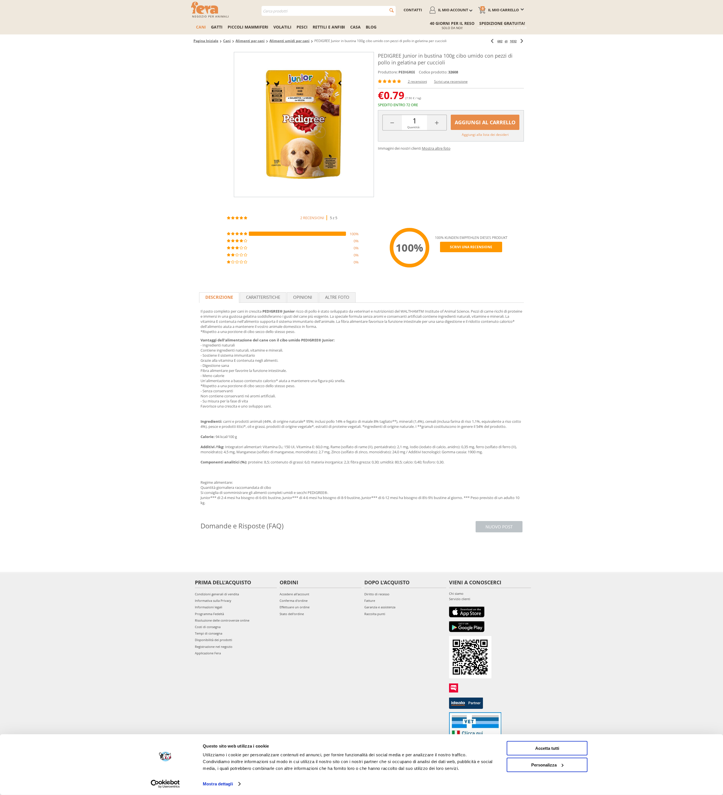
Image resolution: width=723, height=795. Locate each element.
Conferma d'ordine (294, 600)
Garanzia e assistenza (379, 607)
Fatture (369, 600)
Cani (201, 27)
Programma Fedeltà (209, 614)
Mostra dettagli (218, 783)
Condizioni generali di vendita (217, 594)
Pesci (302, 27)
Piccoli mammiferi (248, 27)
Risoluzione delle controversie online (222, 620)
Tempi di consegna (208, 633)
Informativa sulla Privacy (213, 600)
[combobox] (329, 11)
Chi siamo (456, 593)
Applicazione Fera (208, 653)
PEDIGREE (406, 72)
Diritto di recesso (376, 594)
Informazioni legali (208, 607)
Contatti (413, 9)
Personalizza (544, 764)
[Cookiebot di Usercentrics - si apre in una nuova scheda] (165, 784)
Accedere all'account (294, 594)
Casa (355, 27)
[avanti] (521, 41)
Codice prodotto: (433, 72)
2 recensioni (417, 81)
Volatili (282, 27)
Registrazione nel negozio (213, 646)
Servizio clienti (459, 599)
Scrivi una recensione (451, 81)
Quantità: (413, 127)
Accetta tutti (547, 748)
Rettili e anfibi (329, 27)
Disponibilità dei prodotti (213, 640)
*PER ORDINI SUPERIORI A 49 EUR (502, 28)
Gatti (217, 27)
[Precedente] (492, 41)
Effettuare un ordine (295, 607)
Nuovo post (499, 527)
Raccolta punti (374, 614)
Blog (371, 27)
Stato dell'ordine (292, 614)
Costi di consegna (208, 627)
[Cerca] (392, 10)
